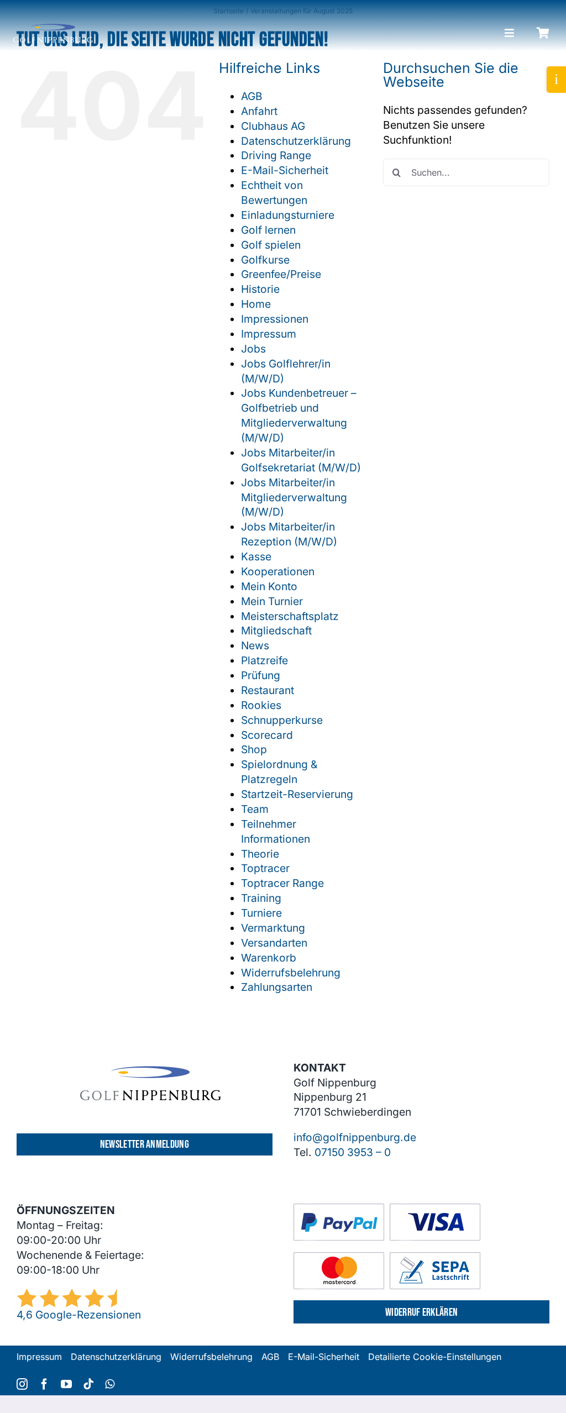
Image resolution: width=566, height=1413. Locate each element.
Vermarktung (273, 927)
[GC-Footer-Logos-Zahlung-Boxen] (387, 1208)
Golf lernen (268, 230)
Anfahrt (259, 111)
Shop (254, 749)
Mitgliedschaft (276, 630)
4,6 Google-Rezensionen (79, 1314)
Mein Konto (269, 586)
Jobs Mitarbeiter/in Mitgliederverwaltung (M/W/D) (294, 497)
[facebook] (44, 1384)
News (255, 645)
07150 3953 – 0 (353, 1152)
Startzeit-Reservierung (297, 794)
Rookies (261, 705)
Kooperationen (278, 571)
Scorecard (267, 735)
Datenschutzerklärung (296, 141)
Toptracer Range (282, 883)
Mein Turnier (272, 601)
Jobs (253, 348)
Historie (260, 289)
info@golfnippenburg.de (355, 1137)
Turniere (261, 913)
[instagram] (22, 1384)
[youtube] (66, 1384)
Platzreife (264, 660)
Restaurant (267, 690)
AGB (252, 96)
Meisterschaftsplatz (290, 616)
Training (261, 898)
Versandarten (274, 942)
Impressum (268, 333)
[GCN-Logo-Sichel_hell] (53, 28)
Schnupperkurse (282, 720)
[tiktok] (88, 1384)
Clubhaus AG (273, 126)
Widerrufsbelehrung (290, 972)
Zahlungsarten (276, 987)
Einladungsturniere (287, 215)
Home (256, 304)
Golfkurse (265, 259)
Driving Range (276, 155)
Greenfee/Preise (281, 274)
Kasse (256, 556)
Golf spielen (271, 244)
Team (255, 809)
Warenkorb (268, 957)
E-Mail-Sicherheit (284, 170)
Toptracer (265, 868)
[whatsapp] (109, 1384)
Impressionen (274, 318)
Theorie (260, 853)
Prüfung (260, 675)
